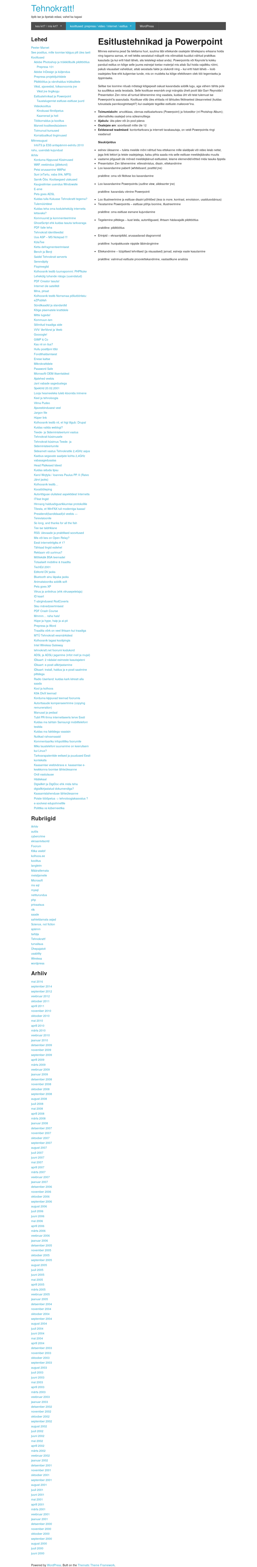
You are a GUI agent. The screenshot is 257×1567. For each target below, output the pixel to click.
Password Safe (43, 369)
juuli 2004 (37, 1328)
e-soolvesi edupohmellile (49, 803)
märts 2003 (38, 1392)
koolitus (36, 861)
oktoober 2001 (40, 1475)
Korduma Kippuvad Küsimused (53, 160)
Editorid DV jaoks (44, 572)
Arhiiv (34, 155)
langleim (36, 865)
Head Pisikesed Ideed (48, 465)
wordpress (37, 963)
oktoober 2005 (40, 1255)
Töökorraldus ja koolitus (49, 121)
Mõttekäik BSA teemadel (49, 557)
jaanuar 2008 (39, 1123)
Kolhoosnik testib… (46, 484)
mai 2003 (37, 1382)
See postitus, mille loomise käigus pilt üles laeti (60, 52)
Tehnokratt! (52, 7)
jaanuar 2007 (39, 1182)
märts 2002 (38, 1451)
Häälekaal (40, 779)
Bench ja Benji (43, 252)
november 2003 (41, 1353)
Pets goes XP (42, 586)
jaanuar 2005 (39, 1299)
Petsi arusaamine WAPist (50, 169)
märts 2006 (38, 1231)
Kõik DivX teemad (45, 693)
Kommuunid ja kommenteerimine (55, 218)
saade (35, 914)
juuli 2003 (37, 1372)
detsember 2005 (41, 1245)
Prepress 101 (45, 67)
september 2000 (41, 1539)
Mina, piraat (41, 291)
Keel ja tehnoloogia (46, 398)
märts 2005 (38, 1289)
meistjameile (39, 875)
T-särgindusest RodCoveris (51, 601)
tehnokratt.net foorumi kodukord (54, 650)
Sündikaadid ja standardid (50, 305)
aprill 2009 (37, 1060)
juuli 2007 (37, 1153)
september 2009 (41, 1055)
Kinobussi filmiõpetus (50, 111)
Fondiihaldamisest (45, 354)
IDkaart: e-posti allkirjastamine (53, 665)
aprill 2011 (37, 1006)
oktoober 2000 (40, 1534)
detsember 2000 (41, 1524)
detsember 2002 (41, 1407)
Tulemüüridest (43, 204)
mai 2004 (37, 1338)
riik (33, 910)
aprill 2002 (37, 1446)
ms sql (35, 885)
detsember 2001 (41, 1465)
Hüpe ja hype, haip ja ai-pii (51, 621)
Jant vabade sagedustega (50, 383)
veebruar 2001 (40, 1514)
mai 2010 (37, 1020)
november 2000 (41, 1529)
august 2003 (39, 1367)
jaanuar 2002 (39, 1460)
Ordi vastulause (44, 774)
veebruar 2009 (40, 1069)
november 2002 (41, 1411)
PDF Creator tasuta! (46, 281)
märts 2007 (38, 1172)
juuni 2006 (37, 1216)
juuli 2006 (37, 1211)
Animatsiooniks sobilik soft (50, 582)
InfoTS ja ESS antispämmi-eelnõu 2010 (59, 145)
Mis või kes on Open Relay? (51, 538)
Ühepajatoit (38, 949)
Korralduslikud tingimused (50, 135)
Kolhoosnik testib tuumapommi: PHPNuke (60, 271)
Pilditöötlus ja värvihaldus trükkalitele (57, 82)
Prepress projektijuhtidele (50, 77)
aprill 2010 (37, 1025)
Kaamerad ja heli (47, 116)
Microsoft (37, 880)
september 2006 (41, 1201)
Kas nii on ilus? (43, 344)
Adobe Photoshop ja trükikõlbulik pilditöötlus (62, 62)
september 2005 (41, 1260)
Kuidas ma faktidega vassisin (52, 731)
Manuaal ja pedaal (45, 712)
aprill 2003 (37, 1387)
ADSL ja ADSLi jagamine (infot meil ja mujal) (62, 655)
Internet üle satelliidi (46, 286)
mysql (35, 890)
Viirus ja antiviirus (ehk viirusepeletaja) (58, 591)
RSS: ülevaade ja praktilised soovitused (59, 533)
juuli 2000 (37, 1548)
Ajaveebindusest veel (47, 408)
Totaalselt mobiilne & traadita (52, 562)
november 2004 (41, 1309)
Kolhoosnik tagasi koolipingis (52, 640)
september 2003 (41, 1362)
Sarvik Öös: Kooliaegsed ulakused (55, 179)
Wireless (36, 958)
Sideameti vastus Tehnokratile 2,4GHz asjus (62, 451)
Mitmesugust (39, 140)
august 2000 (39, 1543)
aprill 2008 (37, 1113)
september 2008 (41, 1094)
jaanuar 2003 (39, 1402)
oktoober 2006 (40, 1196)
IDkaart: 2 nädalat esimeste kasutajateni (59, 660)
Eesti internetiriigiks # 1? (49, 542)
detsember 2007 (41, 1128)
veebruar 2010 (40, 1035)
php (33, 900)
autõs (34, 831)
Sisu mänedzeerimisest (48, 606)
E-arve (38, 189)
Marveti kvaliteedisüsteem (50, 125)
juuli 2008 (37, 1104)
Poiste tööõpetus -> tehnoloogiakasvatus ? (61, 798)
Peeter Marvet (40, 47)
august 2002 (39, 1426)
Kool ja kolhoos (43, 688)
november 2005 (41, 1250)
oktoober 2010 (40, 1016)
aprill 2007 (37, 1167)
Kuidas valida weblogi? (48, 427)
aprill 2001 (37, 1504)
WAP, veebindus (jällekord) (51, 164)
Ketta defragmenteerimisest (51, 247)
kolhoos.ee (38, 856)
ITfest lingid (41, 499)
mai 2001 (37, 1499)
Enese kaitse (42, 359)
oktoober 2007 (40, 1138)
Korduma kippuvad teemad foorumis (57, 698)
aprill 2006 (37, 1226)
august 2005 (39, 1265)
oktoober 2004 (40, 1314)
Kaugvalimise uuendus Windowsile (56, 184)
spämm (36, 929)
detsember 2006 (41, 1187)
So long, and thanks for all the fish (55, 523)
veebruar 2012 (40, 996)
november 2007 (41, 1133)
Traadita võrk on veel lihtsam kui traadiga (60, 630)
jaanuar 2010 (39, 1040)
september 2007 (41, 1143)
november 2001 (41, 1470)
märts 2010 (38, 1030)
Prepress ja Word (45, 626)
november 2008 (41, 1084)
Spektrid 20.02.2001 (47, 388)
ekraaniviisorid (40, 841)
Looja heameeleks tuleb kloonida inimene (60, 393)
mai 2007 (37, 1162)
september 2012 (41, 991)
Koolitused (37, 57)
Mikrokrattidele (43, 364)
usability (36, 953)
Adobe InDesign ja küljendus (52, 72)
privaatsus (37, 904)
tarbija (35, 934)
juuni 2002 (37, 1436)
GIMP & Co (41, 339)
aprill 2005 (37, 1284)
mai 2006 (37, 1221)
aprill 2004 (37, 1343)
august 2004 (39, 1323)
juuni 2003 (37, 1377)
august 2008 (39, 1099)
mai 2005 (37, 1280)
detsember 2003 (41, 1348)
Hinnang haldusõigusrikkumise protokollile (60, 504)
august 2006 (39, 1206)
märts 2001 (38, 1509)
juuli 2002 (37, 1431)
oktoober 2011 (40, 1001)
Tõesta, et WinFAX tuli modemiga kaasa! (59, 509)
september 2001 (41, 1480)
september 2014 (41, 986)
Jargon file (40, 412)
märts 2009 (38, 1065)
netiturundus (39, 895)
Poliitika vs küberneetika (49, 808)
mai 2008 (37, 1108)
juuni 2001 (37, 1494)
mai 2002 (37, 1441)
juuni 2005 (37, 1275)
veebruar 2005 (40, 1294)
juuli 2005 (37, 1270)
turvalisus (37, 944)
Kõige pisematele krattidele (51, 310)
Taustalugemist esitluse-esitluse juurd (60, 101)
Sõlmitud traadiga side (48, 325)
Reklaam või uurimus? (48, 552)
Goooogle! (40, 334)
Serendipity (41, 261)
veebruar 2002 (40, 1455)
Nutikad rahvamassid (47, 736)
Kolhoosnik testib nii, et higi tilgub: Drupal (60, 422)
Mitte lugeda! (42, 315)
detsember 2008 (41, 1079)
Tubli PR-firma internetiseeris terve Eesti (59, 717)
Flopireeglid (41, 266)
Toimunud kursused (46, 130)
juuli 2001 (37, 1490)
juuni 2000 (37, 1553)
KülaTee (39, 242)
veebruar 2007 (40, 1177)
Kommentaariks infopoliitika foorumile (57, 741)
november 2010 (41, 1011)
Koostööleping (43, 489)
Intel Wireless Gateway (48, 645)
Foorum (36, 846)
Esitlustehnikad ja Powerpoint (52, 96)
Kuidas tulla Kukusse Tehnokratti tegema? (60, 199)
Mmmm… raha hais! (47, 616)
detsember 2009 (41, 1045)
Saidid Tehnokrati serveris (50, 257)
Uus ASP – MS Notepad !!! (50, 237)
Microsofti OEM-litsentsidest (51, 373)
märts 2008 (38, 1118)
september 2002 (41, 1421)
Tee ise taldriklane (45, 528)
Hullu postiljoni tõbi (46, 349)
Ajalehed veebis (44, 378)
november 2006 (41, 1192)
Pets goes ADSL (44, 194)
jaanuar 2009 (39, 1074)
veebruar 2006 (40, 1235)
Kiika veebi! (38, 851)
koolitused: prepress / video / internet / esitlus (98, 26)
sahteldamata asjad (43, 919)
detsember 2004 (41, 1304)
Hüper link (40, 417)
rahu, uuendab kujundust (47, 150)
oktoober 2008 (40, 1089)
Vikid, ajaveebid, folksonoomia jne (55, 86)
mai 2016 (37, 981)
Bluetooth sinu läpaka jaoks (51, 577)
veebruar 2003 (40, 1397)
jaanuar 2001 (39, 1519)
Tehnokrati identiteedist (48, 232)
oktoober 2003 (40, 1358)
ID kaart (39, 596)
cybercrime (38, 836)
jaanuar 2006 (39, 1240)
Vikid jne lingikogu (48, 91)
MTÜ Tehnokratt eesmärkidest (53, 635)
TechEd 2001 (42, 567)
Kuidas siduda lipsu (46, 470)
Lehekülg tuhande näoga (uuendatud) (58, 276)
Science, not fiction (43, 924)
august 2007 (39, 1148)
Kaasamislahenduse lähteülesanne (56, 793)
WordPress (147, 26)
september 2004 (41, 1319)
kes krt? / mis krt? (46, 26)
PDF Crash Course (46, 611)
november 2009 (41, 1050)
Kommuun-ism (43, 320)
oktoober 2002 (40, 1416)
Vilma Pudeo (42, 403)
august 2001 (39, 1485)
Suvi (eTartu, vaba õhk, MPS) (52, 174)
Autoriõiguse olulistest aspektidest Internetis (62, 494)
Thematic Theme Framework (96, 1565)
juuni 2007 (37, 1157)
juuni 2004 (37, 1333)
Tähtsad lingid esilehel (48, 547)
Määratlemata (40, 870)
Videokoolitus (42, 106)
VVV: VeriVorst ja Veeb (48, 330)
